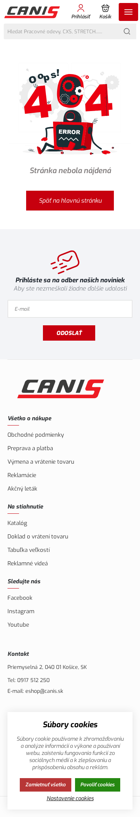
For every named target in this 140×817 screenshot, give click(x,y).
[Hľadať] (127, 31)
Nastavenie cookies (70, 798)
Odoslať (69, 333)
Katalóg (17, 523)
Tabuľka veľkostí (28, 550)
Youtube (18, 625)
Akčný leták (22, 488)
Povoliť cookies (97, 784)
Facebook (19, 598)
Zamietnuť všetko (45, 784)
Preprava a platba (30, 448)
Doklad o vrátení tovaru (37, 536)
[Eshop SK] (33, 11)
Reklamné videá (27, 563)
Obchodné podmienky (35, 435)
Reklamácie (21, 475)
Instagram (20, 611)
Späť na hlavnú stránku (70, 201)
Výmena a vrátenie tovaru (40, 462)
